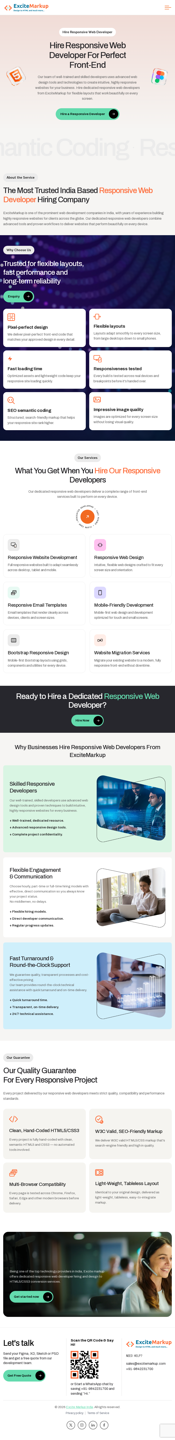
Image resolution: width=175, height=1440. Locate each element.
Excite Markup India (79, 1407)
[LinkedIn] (93, 1425)
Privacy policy (74, 1413)
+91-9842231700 (139, 1369)
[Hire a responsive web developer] (87, 517)
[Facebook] (104, 1425)
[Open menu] (168, 7)
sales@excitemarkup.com (146, 1363)
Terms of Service (98, 1413)
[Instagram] (82, 1425)
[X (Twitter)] (71, 1425)
